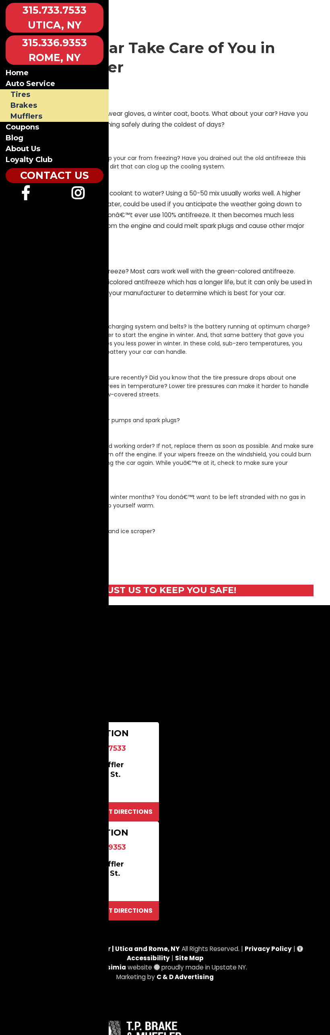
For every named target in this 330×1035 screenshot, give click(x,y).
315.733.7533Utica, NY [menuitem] (55, 17)
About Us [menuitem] (23, 148)
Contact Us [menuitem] (54, 175)
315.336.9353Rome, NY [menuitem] (54, 50)
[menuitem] (26, 195)
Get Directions (126, 811)
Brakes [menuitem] (23, 105)
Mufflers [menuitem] (26, 116)
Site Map (189, 958)
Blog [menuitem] (14, 137)
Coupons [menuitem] (22, 127)
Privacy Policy (268, 949)
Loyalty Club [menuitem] (29, 159)
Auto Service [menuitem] (30, 83)
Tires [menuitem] (20, 94)
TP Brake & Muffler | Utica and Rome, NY (115, 949)
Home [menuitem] (17, 72)
